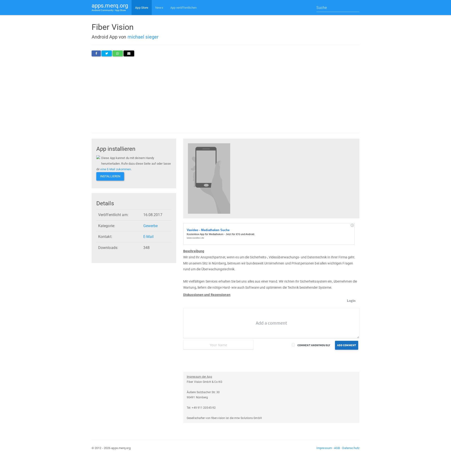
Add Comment (346, 345)
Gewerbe (150, 226)
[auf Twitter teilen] (106, 53)
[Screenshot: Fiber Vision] (209, 178)
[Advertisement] (225, 95)
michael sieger (143, 37)
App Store (141, 7)
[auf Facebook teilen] (96, 53)
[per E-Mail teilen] (129, 53)
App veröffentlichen (183, 7)
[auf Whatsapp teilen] (118, 53)
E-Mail (148, 236)
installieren (110, 176)
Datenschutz (350, 448)
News (159, 7)
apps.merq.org (110, 7)
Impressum (324, 448)
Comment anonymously (313, 345)
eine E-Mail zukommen (115, 169)
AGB (337, 448)
